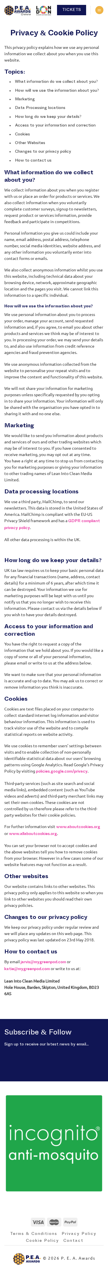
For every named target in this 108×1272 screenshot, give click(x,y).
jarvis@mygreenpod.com (43, 962)
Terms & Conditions (33, 1234)
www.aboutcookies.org (78, 827)
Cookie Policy (42, 1241)
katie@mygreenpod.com (27, 969)
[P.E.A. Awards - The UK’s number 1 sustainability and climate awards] (28, 9)
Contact (73, 1241)
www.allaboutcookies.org (33, 834)
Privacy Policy (79, 1234)
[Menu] (99, 10)
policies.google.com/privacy (62, 771)
